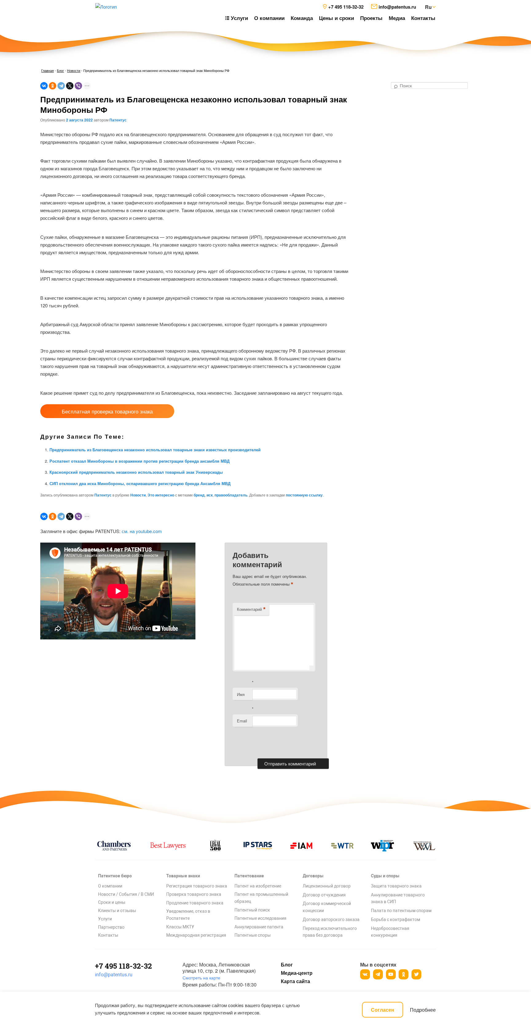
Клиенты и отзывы (117, 910)
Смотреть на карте (201, 978)
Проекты (371, 18)
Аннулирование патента (258, 926)
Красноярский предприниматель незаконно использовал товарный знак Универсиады (136, 472)
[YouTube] (391, 974)
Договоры (313, 875)
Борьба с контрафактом (395, 919)
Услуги (105, 918)
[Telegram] (61, 85)
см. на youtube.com (142, 531)
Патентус (118, 120)
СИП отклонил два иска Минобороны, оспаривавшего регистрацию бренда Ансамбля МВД (139, 483)
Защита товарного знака (396, 886)
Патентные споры (252, 935)
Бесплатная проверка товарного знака (107, 411)
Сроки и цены (111, 902)
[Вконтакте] (365, 974)
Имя (241, 694)
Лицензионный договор (327, 886)
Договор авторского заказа (331, 919)
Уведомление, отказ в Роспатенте (188, 915)
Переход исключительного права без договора (330, 932)
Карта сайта (295, 981)
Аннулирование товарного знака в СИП (398, 898)
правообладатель (230, 495)
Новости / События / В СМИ (126, 894)
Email (242, 721)
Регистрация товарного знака (196, 886)
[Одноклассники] (52, 85)
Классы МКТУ (180, 926)
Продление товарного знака (194, 902)
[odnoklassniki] (403, 974)
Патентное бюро (115, 875)
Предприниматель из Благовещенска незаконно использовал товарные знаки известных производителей (155, 450)
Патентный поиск (252, 909)
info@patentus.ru (113, 975)
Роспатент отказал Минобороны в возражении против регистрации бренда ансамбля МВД (139, 461)
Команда (302, 18)
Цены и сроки (336, 18)
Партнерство (111, 927)
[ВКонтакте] (44, 85)
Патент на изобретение (257, 886)
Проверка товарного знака (193, 894)
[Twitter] (416, 974)
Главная (47, 70)
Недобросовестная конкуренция (390, 932)
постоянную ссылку (304, 495)
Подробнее (423, 1009)
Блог (60, 70)
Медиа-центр (296, 973)
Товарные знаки (183, 875)
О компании (269, 18)
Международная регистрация (196, 935)
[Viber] (78, 85)
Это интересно (161, 495)
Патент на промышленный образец (261, 898)
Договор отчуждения (324, 894)
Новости (73, 70)
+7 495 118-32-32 (123, 966)
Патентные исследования (260, 918)
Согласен (382, 1009)
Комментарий (251, 609)
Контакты (423, 18)
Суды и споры (385, 875)
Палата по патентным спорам (401, 910)
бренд (199, 495)
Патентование (249, 875)
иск (209, 495)
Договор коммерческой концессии (327, 907)
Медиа (397, 18)
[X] (69, 85)
